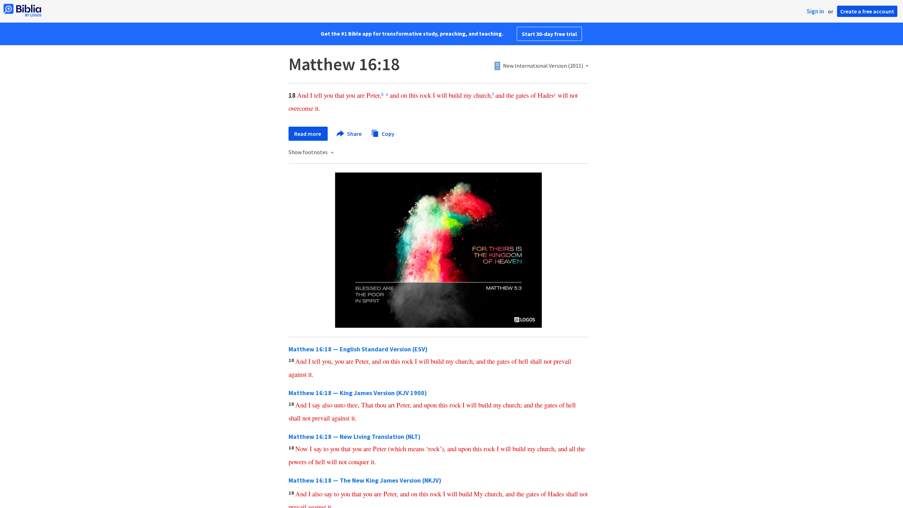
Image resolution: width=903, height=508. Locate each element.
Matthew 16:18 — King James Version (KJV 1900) (358, 393)
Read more (308, 133)
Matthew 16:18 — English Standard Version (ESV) (358, 349)
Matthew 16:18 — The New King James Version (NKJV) (365, 480)
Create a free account (867, 11)
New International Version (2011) (543, 66)
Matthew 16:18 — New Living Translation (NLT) (354, 437)
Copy (387, 133)
